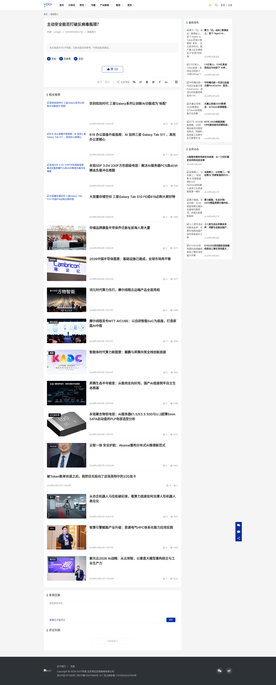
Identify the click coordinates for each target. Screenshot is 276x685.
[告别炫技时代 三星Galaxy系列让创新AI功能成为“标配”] (66, 113)
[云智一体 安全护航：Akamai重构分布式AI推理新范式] (66, 455)
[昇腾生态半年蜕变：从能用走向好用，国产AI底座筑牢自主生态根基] (66, 393)
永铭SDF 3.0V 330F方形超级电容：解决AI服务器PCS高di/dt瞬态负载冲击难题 (133, 168)
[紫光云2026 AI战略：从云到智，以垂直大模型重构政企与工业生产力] (66, 568)
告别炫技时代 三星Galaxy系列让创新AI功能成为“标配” (128, 103)
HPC (52, 528)
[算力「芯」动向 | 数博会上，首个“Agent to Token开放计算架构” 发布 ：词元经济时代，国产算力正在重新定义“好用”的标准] (195, 43)
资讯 (82, 5)
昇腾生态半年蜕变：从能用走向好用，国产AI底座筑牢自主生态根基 (132, 385)
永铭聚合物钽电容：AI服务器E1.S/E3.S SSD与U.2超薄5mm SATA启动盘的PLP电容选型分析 (132, 416)
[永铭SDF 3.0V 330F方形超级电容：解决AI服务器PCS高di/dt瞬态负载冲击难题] (66, 175)
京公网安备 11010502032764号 (120, 675)
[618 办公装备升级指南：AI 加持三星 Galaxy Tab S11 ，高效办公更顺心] (66, 144)
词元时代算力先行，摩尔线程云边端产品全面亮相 (124, 290)
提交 (171, 620)
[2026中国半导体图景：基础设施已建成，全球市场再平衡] (66, 269)
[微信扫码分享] (134, 82)
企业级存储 (54, 415)
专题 (93, 5)
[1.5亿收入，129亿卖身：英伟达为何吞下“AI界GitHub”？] (195, 69)
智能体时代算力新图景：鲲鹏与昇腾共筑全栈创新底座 (127, 352)
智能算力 (91, 31)
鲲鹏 (52, 353)
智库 (118, 5)
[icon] (219, 671)
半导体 (53, 260)
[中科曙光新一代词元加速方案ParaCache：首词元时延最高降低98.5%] (195, 89)
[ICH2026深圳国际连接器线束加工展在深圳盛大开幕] (195, 250)
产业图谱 (104, 5)
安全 (54, 58)
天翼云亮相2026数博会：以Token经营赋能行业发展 (216, 106)
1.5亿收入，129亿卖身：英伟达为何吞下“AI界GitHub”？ (216, 67)
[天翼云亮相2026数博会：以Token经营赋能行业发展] (195, 108)
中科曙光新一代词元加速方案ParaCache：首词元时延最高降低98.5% (217, 85)
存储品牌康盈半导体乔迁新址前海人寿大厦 (119, 228)
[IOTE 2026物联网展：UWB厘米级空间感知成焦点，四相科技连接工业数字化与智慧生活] (195, 130)
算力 (52, 497)
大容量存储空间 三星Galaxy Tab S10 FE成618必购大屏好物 (132, 197)
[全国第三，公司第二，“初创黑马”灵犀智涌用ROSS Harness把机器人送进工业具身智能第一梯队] (195, 181)
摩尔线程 (53, 291)
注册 (230, 5)
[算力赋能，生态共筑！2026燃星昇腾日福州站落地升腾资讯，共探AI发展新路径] (195, 208)
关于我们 (61, 666)
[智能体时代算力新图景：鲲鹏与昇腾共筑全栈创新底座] (66, 362)
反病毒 (67, 58)
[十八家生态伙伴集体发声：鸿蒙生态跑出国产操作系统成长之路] (195, 231)
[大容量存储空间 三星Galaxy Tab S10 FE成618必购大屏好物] (66, 206)
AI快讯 (71, 5)
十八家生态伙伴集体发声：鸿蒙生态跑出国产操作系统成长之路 (216, 227)
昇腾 (52, 384)
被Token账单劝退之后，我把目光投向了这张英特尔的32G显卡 (91, 476)
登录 (223, 5)
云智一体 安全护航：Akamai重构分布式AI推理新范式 (127, 445)
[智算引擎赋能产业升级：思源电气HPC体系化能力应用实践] (66, 537)
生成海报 (124, 82)
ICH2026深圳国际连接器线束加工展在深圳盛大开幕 (217, 248)
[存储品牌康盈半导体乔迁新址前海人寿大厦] (66, 237)
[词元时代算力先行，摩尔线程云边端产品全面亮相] (66, 300)
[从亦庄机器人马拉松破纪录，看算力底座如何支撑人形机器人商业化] (66, 506)
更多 (129, 5)
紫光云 (53, 559)
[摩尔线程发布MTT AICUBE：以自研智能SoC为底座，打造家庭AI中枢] (66, 331)
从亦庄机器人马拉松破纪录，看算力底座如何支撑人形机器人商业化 (132, 498)
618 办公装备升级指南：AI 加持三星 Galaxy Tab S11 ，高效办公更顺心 (132, 137)
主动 (80, 58)
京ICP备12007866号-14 (89, 675)
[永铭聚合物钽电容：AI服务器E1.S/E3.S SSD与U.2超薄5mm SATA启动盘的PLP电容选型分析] (66, 424)
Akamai (53, 446)
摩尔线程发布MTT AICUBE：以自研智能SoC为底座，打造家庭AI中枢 (132, 323)
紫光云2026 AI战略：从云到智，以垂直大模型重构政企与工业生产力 (132, 561)
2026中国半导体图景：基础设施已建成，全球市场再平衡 (130, 259)
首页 (61, 5)
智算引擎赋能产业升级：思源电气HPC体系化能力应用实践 (131, 527)
